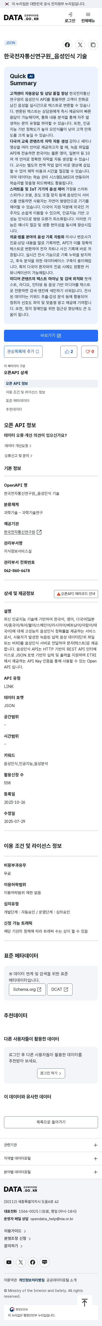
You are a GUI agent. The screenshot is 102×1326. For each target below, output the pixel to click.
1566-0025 (28, 1211)
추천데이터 (14, 409)
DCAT (56, 989)
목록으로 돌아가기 (51, 1122)
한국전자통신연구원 (19, 532)
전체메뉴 (88, 20)
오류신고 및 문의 (17, 456)
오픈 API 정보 (17, 383)
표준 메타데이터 (17, 400)
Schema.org (24, 989)
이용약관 (10, 1280)
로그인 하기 (48, 1073)
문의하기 (11, 1246)
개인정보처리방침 (32, 1280)
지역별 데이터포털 (17, 1158)
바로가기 (48, 335)
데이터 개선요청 (16, 446)
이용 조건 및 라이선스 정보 (25, 392)
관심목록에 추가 (20, 351)
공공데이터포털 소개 (61, 1280)
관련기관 (10, 1145)
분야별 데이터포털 (17, 1172)
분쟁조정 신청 (15, 1238)
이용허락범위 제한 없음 (22, 892)
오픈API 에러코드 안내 (78, 594)
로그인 (70, 20)
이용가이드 (13, 1231)
